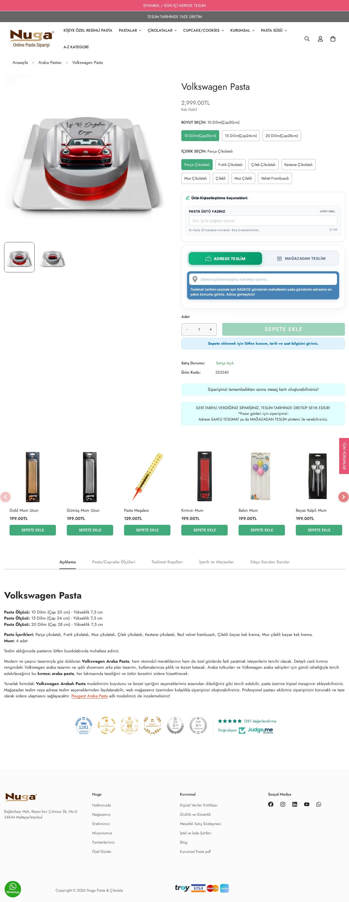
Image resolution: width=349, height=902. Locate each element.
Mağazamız (101, 814)
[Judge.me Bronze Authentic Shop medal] (152, 725)
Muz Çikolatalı (197, 179)
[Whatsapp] (318, 804)
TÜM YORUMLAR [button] (344, 455)
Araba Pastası (50, 62)
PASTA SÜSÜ (271, 30)
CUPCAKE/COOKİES (201, 30)
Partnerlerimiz (103, 842)
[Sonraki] (343, 497)
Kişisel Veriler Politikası (199, 805)
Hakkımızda (101, 805)
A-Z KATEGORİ (76, 47)
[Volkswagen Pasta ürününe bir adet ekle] (210, 329)
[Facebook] (270, 804)
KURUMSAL (240, 30)
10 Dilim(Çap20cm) (201, 137)
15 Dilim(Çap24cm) (242, 137)
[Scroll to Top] (338, 890)
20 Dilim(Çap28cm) (283, 137)
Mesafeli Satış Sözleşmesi (200, 823)
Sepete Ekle (33, 530)
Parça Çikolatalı (198, 166)
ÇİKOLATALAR (160, 30)
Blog (183, 842)
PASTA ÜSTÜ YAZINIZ (207, 211)
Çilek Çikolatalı (265, 166)
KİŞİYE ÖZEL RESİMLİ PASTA (88, 30)
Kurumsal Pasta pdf (195, 851)
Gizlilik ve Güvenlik (195, 814)
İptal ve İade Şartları (196, 833)
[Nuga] (32, 38)
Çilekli (222, 179)
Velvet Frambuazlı (276, 179)
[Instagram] (282, 804)
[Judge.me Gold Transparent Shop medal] (106, 725)
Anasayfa (20, 62)
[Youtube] (306, 804)
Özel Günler (102, 851)
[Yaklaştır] (156, 86)
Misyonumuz (102, 833)
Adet (185, 316)
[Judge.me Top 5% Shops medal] (175, 725)
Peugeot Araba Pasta (89, 696)
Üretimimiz (101, 823)
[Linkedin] (294, 804)
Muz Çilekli (244, 179)
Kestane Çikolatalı (300, 166)
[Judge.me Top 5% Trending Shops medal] (198, 725)
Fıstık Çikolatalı (232, 166)
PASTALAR (128, 30)
